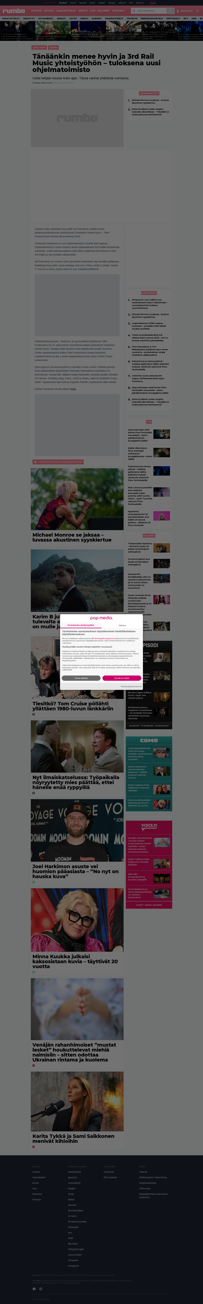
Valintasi (122, 625)
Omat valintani (81, 678)
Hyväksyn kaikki (121, 678)
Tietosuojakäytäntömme (131, 686)
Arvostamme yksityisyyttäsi (81, 625)
